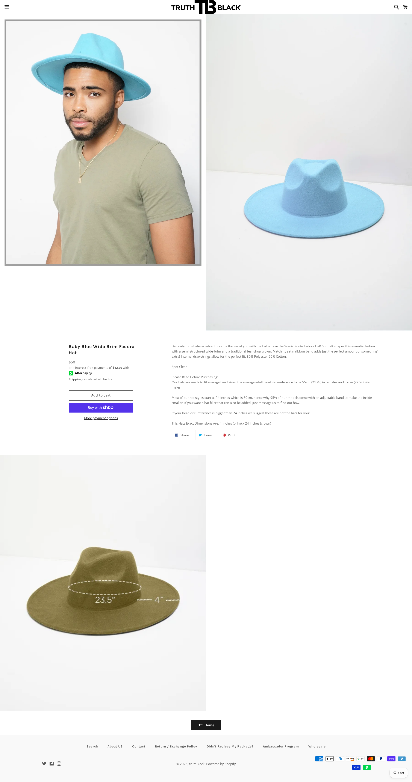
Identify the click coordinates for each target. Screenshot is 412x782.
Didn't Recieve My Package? (230, 746)
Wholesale (317, 746)
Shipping (75, 379)
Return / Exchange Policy (176, 746)
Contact (138, 746)
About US (115, 746)
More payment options (101, 418)
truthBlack (196, 764)
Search (92, 746)
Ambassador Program (281, 746)
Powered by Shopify (221, 764)
